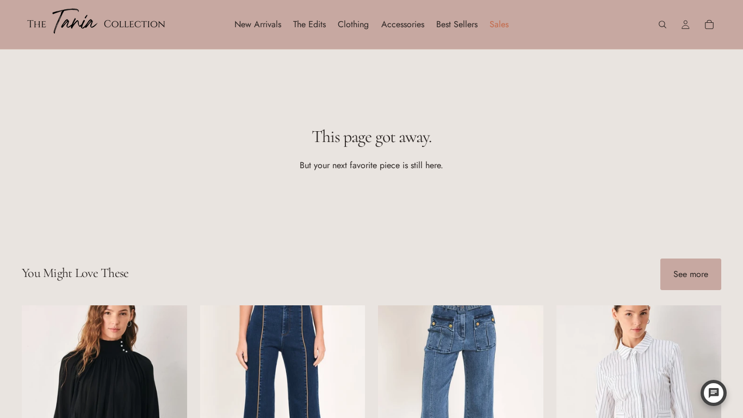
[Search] (662, 24)
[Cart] (709, 24)
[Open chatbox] (714, 393)
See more (690, 274)
